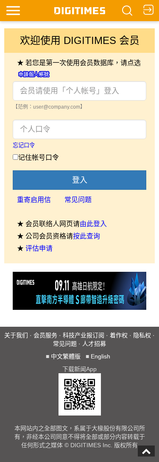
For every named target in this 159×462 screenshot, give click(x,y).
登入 (79, 180)
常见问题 (78, 199)
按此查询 (86, 236)
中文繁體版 (66, 356)
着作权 (119, 335)
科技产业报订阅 (83, 335)
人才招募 (94, 343)
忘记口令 (24, 145)
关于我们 (16, 335)
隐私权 (142, 335)
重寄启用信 (34, 199)
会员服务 (45, 335)
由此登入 (93, 223)
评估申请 (39, 248)
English (100, 356)
